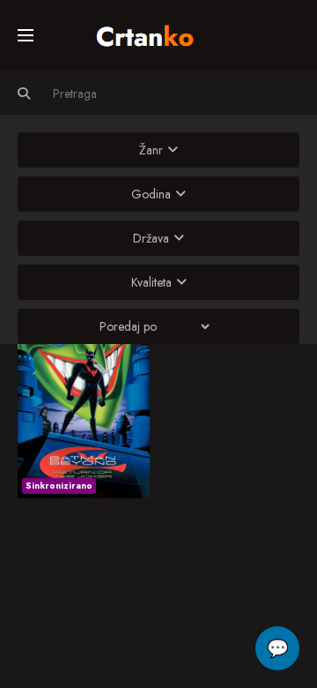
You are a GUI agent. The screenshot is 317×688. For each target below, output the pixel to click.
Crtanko (153, 33)
